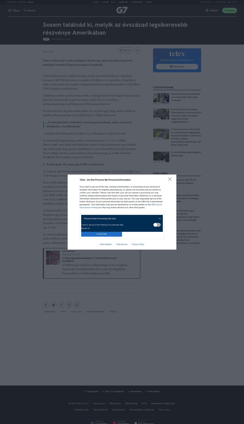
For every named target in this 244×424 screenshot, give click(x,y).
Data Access (122, 244)
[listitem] (121, 218)
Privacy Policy (138, 244)
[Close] (171, 180)
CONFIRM (101, 234)
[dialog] (122, 212)
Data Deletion (106, 244)
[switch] (157, 225)
